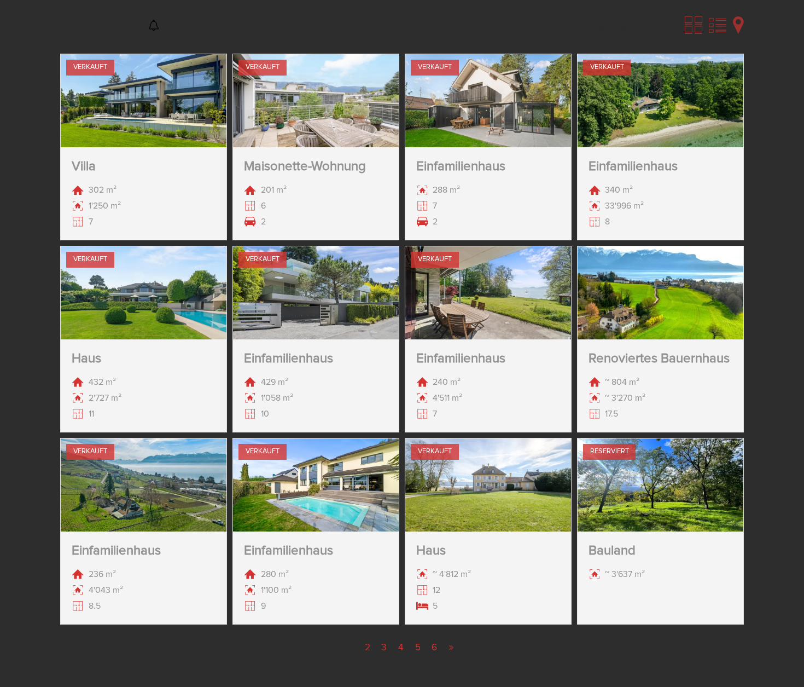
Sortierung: (526, 26)
